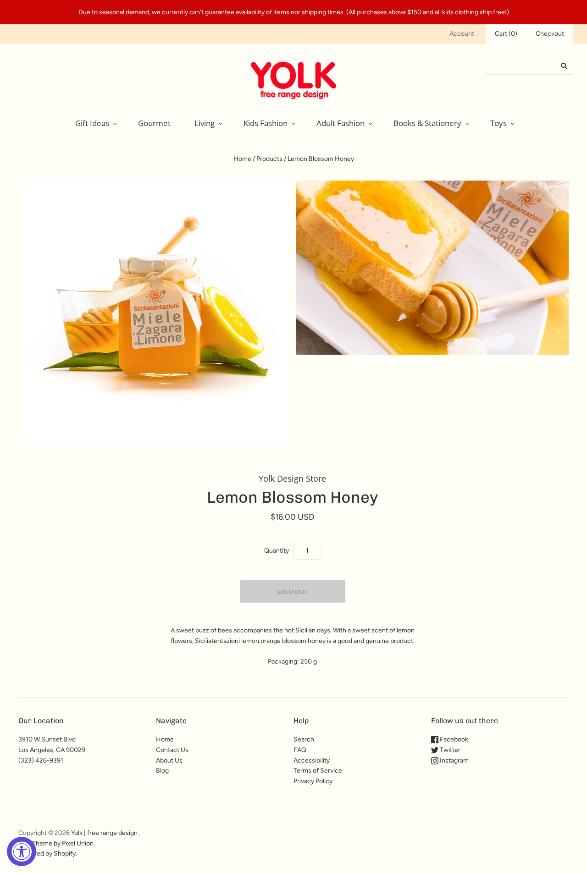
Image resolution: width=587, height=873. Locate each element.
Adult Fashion (340, 123)
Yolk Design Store (292, 478)
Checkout (550, 34)
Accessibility (312, 760)
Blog (162, 770)
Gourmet (154, 123)
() (506, 34)
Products (269, 159)
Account (461, 34)
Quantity (276, 551)
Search (304, 739)
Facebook (453, 739)
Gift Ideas (92, 123)
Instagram (453, 760)
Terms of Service (318, 770)
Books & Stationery (427, 123)
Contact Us (172, 750)
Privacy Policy (313, 781)
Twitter (449, 750)
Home (242, 159)
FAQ (300, 750)
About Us (169, 760)
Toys (498, 123)
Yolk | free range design (104, 833)
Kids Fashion (266, 123)
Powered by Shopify (47, 853)
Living (204, 123)
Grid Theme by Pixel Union (56, 843)
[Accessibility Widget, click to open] (21, 851)
